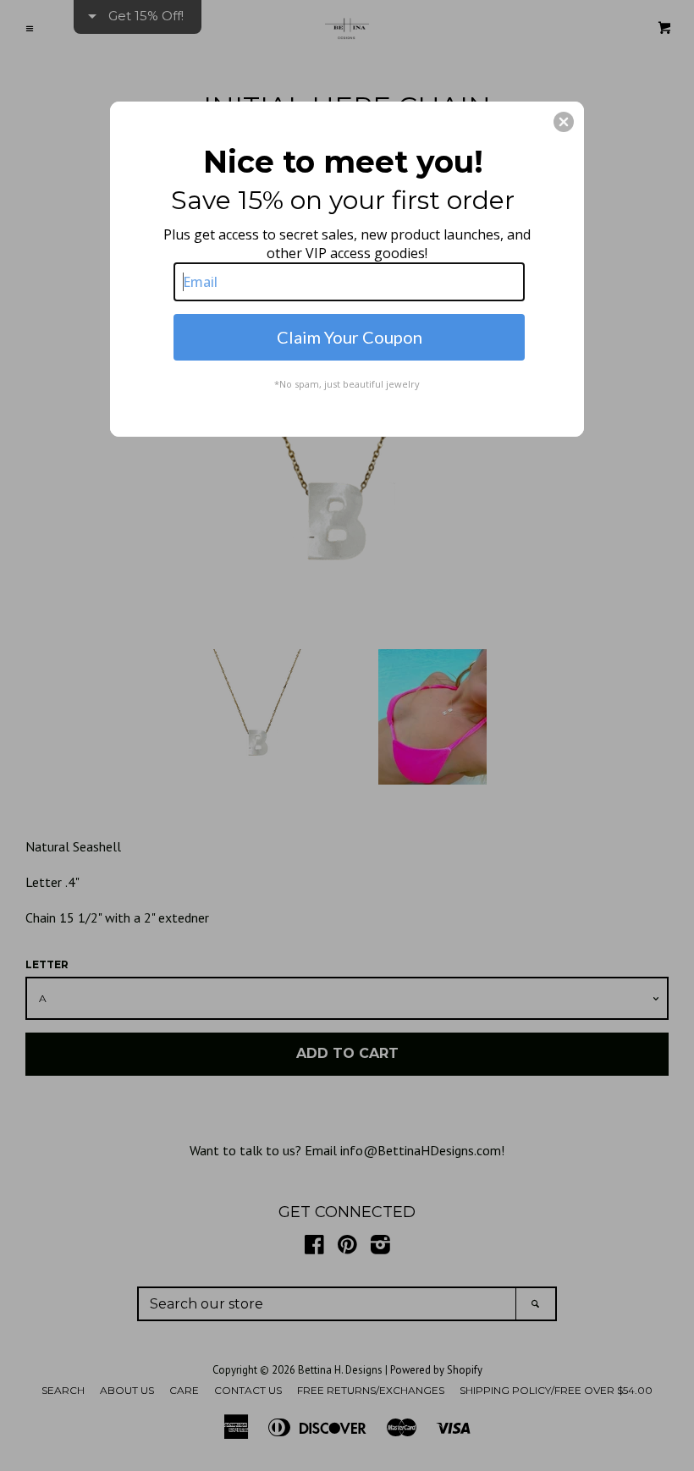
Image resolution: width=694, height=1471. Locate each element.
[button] (564, 122)
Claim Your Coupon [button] (349, 337)
